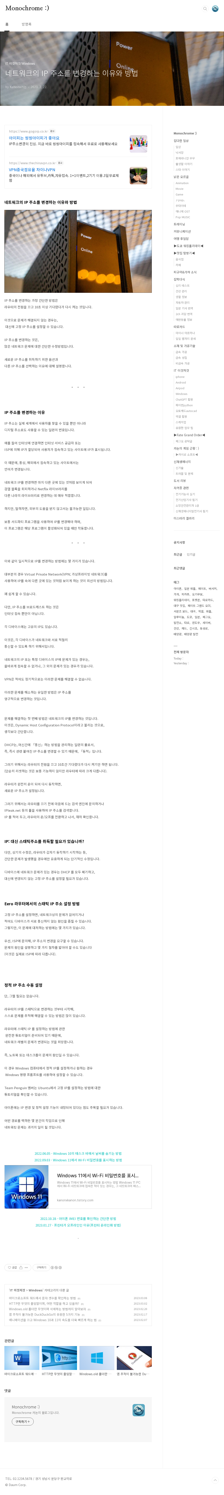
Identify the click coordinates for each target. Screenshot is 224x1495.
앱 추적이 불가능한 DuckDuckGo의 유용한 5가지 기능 (44, 1314)
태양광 (178, 634)
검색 (205, 8)
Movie (180, 189)
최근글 (178, 554)
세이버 (206, 623)
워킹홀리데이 (181, 600)
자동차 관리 (183, 302)
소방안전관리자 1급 (187, 505)
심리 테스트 (183, 285)
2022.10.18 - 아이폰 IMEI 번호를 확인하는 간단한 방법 (78, 1218)
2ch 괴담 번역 (184, 314)
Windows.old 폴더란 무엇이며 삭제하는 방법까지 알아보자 (47, 1309)
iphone (180, 377)
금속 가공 (181, 352)
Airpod (180, 388)
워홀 (208, 611)
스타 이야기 (183, 169)
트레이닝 (179, 224)
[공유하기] (21, 1267)
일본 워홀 (190, 588)
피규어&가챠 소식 (185, 272)
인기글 (191, 554)
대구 (193, 611)
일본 (197, 617)
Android (181, 382)
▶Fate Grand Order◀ (189, 435)
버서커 (213, 588)
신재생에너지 (182, 461)
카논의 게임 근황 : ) (186, 448)
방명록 (27, 24)
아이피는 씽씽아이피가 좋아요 (34, 137)
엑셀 (200, 611)
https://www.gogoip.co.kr (28, 131)
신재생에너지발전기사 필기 (192, 511)
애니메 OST (183, 211)
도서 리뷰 (180, 480)
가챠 (176, 594)
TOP (215, 1480)
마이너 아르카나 (185, 333)
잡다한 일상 (181, 140)
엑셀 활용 (181, 416)
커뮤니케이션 (182, 231)
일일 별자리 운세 (186, 339)
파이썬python (184, 405)
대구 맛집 (179, 606)
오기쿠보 (197, 594)
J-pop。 (181, 200)
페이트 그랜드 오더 (199, 606)
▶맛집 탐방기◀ (184, 253)
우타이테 (181, 206)
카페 (178, 265)
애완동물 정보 (184, 319)
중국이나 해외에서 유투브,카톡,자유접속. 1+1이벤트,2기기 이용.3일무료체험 (64, 178)
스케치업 (181, 422)
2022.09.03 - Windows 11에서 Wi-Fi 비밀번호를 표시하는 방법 (78, 1160)
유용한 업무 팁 (184, 428)
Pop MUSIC (183, 217)
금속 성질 (181, 358)
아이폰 (178, 588)
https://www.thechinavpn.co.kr (32, 163)
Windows (36, 1290)
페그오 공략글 (184, 441)
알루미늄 (179, 617)
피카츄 (185, 594)
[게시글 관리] (26, 1267)
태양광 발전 (191, 634)
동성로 (204, 628)
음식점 (180, 259)
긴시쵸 (193, 628)
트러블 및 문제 (184, 473)
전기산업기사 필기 (187, 500)
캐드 (184, 628)
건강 (176, 628)
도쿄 (189, 617)
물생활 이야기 (184, 164)
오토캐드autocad (186, 411)
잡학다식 (179, 279)
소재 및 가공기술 (184, 346)
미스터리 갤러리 (184, 518)
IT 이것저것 (17, 1290)
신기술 (180, 468)
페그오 (206, 617)
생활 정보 (181, 297)
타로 (186, 623)
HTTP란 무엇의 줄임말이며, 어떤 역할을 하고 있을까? (44, 1303)
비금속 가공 (183, 363)
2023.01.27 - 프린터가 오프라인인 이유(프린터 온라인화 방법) (78, 1225)
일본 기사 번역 (184, 308)
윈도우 (196, 623)
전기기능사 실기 (185, 494)
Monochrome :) (27, 8)
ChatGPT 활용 (184, 399)
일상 (178, 147)
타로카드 (179, 326)
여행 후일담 (181, 238)
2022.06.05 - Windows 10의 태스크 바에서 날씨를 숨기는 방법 (78, 1153)
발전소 (178, 623)
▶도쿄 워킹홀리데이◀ (188, 246)
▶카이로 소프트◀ (187, 454)
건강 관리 (181, 291)
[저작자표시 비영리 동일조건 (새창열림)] (56, 1267)
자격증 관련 (181, 488)
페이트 (202, 588)
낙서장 (180, 152)
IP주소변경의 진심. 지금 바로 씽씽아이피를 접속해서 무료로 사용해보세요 (63, 143)
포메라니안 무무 (185, 158)
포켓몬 (196, 600)
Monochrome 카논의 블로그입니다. (36, 1412)
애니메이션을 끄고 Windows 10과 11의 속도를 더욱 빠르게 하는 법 (53, 1320)
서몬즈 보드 (181, 611)
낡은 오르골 (181, 176)
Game (179, 194)
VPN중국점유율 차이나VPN (32, 169)
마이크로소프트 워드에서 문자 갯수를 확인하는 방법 (42, 1298)
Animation (182, 183)
